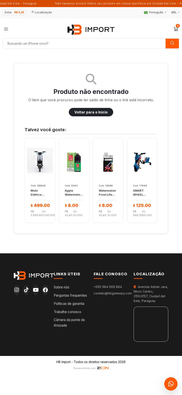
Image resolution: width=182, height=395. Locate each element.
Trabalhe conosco (67, 312)
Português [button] (156, 12)
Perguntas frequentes (70, 295)
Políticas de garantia (69, 304)
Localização (43, 12)
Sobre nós (61, 287)
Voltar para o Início (91, 112)
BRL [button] (174, 12)
